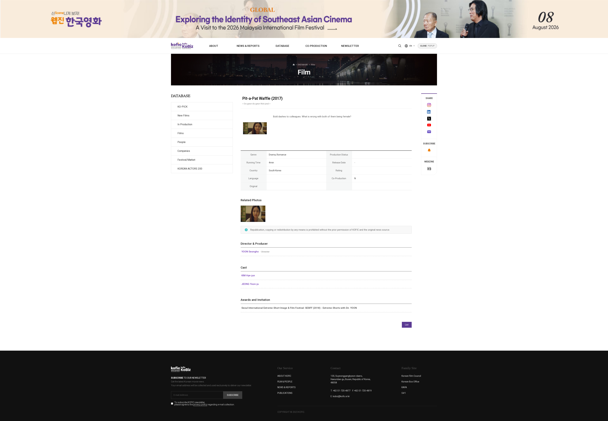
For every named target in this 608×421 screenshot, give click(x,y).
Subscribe (233, 395)
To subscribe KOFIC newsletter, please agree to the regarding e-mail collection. (204, 403)
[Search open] (399, 46)
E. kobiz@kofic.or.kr (340, 396)
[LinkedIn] (429, 111)
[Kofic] (176, 46)
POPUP (427, 46)
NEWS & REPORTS (248, 45)
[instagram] (429, 105)
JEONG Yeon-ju (250, 284)
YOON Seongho (250, 251)
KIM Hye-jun (248, 275)
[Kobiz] (187, 46)
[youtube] (429, 125)
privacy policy (200, 404)
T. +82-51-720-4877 (340, 390)
